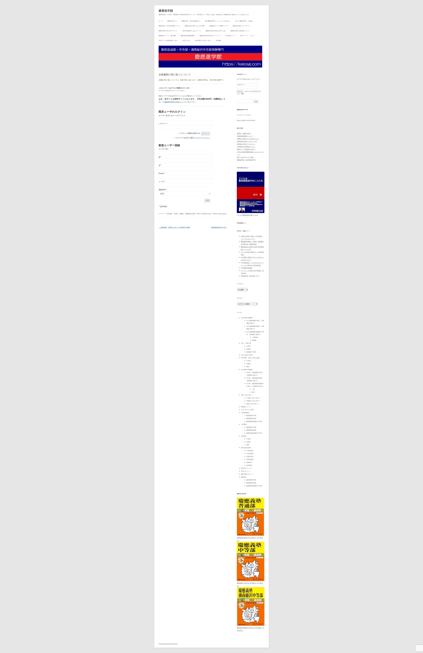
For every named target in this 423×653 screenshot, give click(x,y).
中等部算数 (249, 454)
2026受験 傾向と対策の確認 (250, 358)
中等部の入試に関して (253, 398)
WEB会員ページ (230, 36)
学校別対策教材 (246, 448)
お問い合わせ (186, 40)
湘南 (247, 367)
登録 (242, 93)
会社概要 (218, 40)
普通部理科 (249, 456)
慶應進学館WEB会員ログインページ (210, 36)
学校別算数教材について (245, 136)
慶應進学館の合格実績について (240, 31)
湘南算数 (249, 465)
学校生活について (246, 468)
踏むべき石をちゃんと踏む (245, 157)
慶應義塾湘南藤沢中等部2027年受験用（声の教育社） (250, 629)
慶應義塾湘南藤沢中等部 (254, 421)
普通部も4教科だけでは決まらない (248, 139)
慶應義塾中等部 (251, 415)
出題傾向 (244, 436)
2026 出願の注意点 (247, 355)
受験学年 (163, 190)
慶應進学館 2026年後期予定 (246, 160)
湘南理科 (249, 462)
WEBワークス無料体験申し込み (168, 40)
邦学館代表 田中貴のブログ (250, 276)
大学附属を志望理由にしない (246, 147)
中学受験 (169, 214)
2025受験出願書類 (246, 318)
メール (162, 182)
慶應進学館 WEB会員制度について (169, 26)
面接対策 (244, 477)
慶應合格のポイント (247, 474)
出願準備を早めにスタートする (247, 141)
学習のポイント (246, 471)
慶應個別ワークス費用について (219, 26)
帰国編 (254, 340)
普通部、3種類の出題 (243, 133)
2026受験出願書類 (246, 370)
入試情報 (244, 424)
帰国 (253, 392)
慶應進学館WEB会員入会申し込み (216, 31)
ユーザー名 (163, 149)
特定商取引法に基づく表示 (203, 40)
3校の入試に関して (247, 395)
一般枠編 (255, 337)
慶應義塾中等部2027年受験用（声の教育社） (250, 584)
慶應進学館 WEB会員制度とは (191, 21)
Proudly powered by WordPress (168, 644)
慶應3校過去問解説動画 (188, 36)
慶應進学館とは (172, 21)
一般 (253, 389)
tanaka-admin (222, 214)
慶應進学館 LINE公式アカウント (168, 31)
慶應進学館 (166, 11)
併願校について (246, 407)
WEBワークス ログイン (247, 36)
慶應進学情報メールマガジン (241, 26)
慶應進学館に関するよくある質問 (195, 26)
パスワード (163, 124)
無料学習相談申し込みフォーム (191, 31)
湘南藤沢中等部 (190, 214)
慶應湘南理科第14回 (219, 227)
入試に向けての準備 (247, 410)
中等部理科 (249, 451)
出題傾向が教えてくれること (246, 144)
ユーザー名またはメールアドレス (172, 115)
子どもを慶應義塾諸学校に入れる (247, 215)
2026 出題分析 (246, 343)
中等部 (176, 214)
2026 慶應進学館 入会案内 (244, 21)
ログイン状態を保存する (190, 133)
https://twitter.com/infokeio (246, 120)
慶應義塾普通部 (251, 418)
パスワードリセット (202, 138)
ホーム (161, 21)
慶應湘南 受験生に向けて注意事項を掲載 (174, 227)
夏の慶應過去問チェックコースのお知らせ (217, 21)
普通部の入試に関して (253, 401)
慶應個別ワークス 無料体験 (167, 36)
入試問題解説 (245, 413)
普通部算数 (249, 459)
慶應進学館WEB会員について (175, 102)
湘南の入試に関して (252, 404)
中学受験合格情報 (246, 268)
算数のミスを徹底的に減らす (246, 149)
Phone (162, 173)
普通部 (181, 214)
